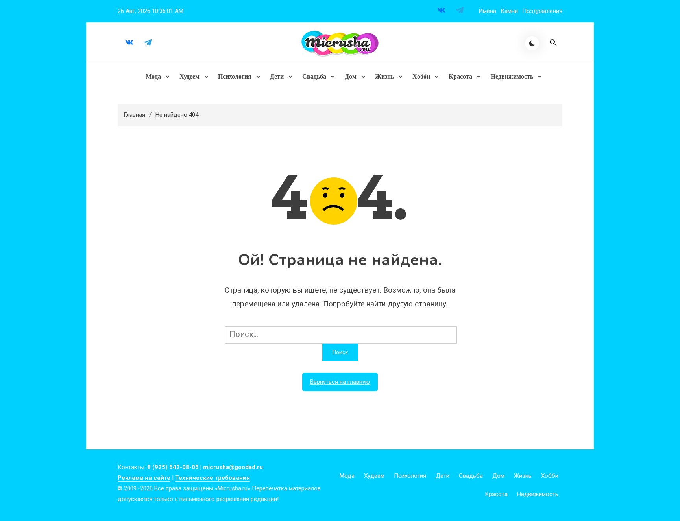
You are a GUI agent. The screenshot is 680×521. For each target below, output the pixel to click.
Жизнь (384, 76)
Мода (153, 76)
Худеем (189, 76)
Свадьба (314, 76)
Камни (509, 11)
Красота (460, 76)
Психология (234, 76)
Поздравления (542, 11)
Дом (351, 76)
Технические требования (212, 477)
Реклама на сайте (144, 477)
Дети (277, 76)
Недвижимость (512, 76)
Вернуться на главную (340, 381)
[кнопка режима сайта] (532, 43)
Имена (487, 11)
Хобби (421, 76)
